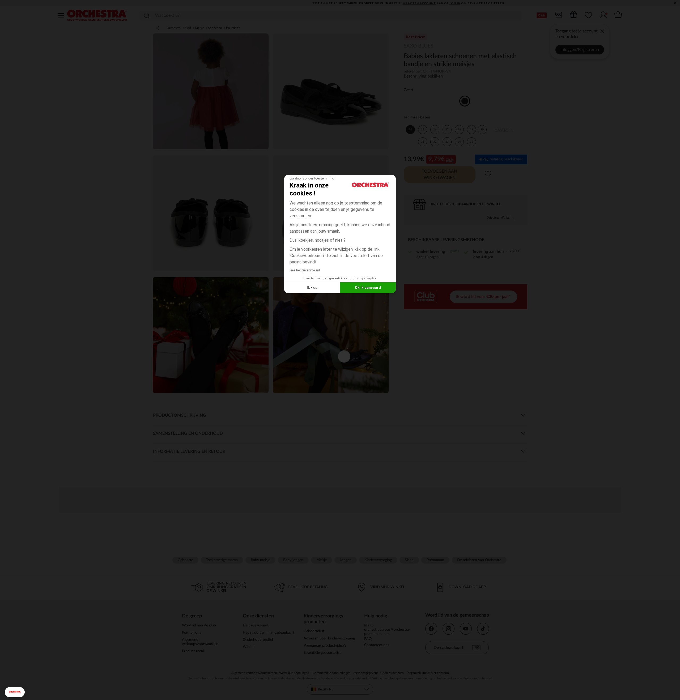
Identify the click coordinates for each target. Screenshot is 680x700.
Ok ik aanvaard (368, 287)
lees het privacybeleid (305, 270)
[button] (15, 692)
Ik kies (312, 287)
